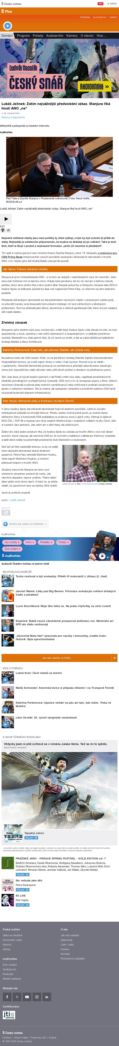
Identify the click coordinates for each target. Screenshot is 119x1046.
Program (85, 17)
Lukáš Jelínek (17, 500)
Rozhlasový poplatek (73, 958)
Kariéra (65, 949)
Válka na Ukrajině (12, 935)
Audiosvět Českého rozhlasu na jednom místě (25, 564)
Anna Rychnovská (90, 484)
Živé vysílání (11, 548)
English (52, 1037)
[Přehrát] (6, 219)
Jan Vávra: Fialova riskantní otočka (25, 269)
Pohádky (45, 542)
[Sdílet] (8, 230)
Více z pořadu (13, 668)
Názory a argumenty (13, 117)
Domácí (7, 35)
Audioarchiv (99, 17)
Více (101, 35)
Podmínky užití (38, 1037)
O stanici (87, 35)
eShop (6, 949)
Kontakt (65, 953)
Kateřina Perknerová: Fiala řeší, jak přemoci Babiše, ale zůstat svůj (46, 350)
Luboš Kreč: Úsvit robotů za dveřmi (39, 673)
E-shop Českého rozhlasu (22, 737)
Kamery (113, 17)
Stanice (7, 944)
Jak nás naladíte (70, 935)
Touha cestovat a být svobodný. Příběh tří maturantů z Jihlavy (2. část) (61, 576)
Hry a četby (11, 542)
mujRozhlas (8, 534)
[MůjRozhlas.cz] (6, 132)
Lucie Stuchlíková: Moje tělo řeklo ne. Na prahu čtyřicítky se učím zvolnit (63, 606)
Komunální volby (12, 940)
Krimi (28, 542)
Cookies (7, 1037)
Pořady (38, 35)
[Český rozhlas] (11, 3)
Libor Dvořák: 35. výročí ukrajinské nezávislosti (46, 717)
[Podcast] (3, 230)
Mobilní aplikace (12, 978)
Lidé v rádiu (67, 944)
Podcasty (8, 974)
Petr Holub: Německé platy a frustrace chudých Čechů (38, 400)
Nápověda (67, 940)
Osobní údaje (21, 1037)
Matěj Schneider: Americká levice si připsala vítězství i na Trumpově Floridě (65, 687)
